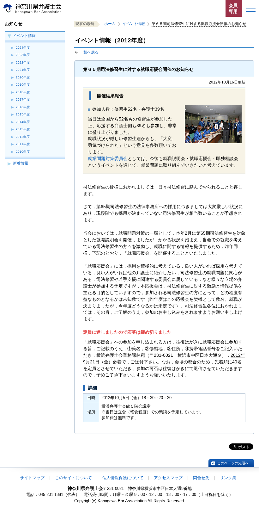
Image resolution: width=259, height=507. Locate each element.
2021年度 (23, 69)
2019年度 (23, 84)
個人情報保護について (122, 477)
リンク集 (228, 477)
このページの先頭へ (233, 463)
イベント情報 (24, 36)
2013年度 (23, 129)
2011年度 (23, 144)
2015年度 (23, 114)
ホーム (110, 24)
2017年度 (23, 99)
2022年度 (23, 62)
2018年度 (23, 92)
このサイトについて (73, 477)
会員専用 (233, 8)
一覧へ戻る (89, 52)
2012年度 (23, 137)
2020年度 (23, 77)
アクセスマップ (168, 477)
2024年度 (23, 47)
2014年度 (23, 122)
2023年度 (23, 55)
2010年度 (23, 151)
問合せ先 (201, 477)
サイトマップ (32, 477)
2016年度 (23, 107)
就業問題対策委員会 (108, 158)
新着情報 (20, 163)
